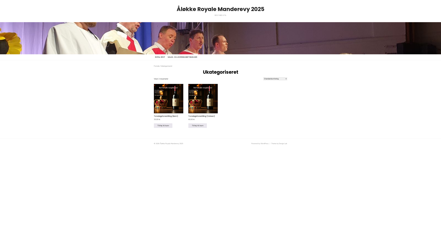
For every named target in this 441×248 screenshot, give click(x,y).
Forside (157, 66)
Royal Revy (160, 57)
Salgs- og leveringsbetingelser (182, 57)
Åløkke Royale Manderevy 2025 (220, 9)
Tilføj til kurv (163, 125)
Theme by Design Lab (279, 143)
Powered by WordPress (260, 143)
